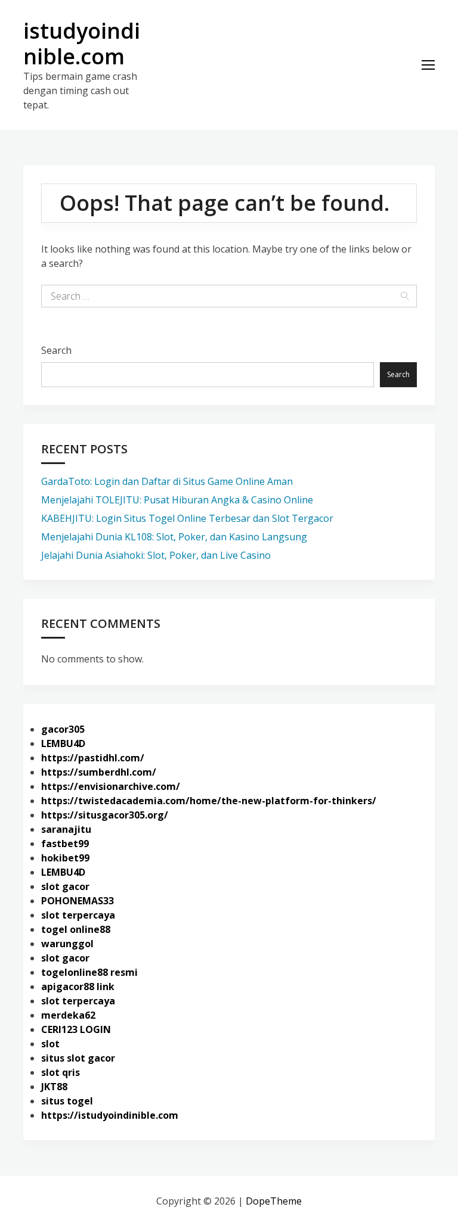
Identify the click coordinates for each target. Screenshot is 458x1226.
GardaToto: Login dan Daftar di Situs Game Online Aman (167, 481)
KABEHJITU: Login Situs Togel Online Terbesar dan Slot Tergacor (187, 518)
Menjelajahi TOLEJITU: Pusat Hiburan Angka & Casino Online (177, 499)
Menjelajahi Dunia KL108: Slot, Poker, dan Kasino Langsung (174, 536)
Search (56, 350)
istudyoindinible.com (81, 43)
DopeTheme (274, 1201)
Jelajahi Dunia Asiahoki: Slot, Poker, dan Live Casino (156, 555)
